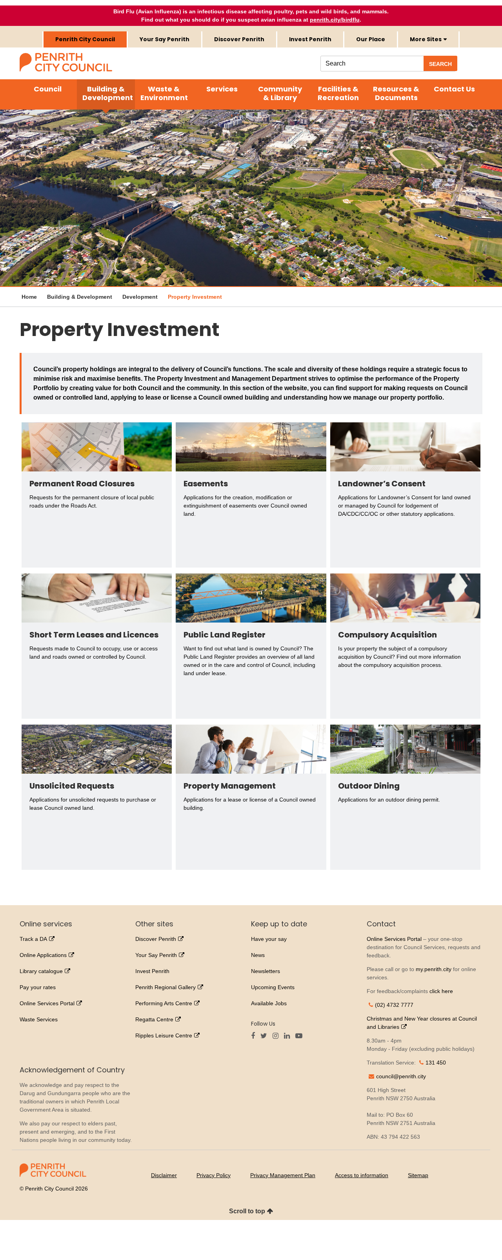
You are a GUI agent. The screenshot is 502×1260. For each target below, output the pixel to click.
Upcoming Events (273, 987)
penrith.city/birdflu (335, 19)
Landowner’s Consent (382, 483)
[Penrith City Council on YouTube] (300, 1036)
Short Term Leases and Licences (93, 634)
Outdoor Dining (369, 785)
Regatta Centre (154, 1019)
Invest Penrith (310, 39)
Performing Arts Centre (163, 1003)
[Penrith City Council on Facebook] (255, 1036)
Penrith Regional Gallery (165, 987)
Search (440, 64)
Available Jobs (269, 1003)
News (258, 955)
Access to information (361, 1175)
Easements (206, 483)
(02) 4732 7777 (394, 1005)
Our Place (370, 39)
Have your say (269, 939)
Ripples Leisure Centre (163, 1035)
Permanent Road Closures (82, 483)
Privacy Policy (213, 1175)
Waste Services (39, 1019)
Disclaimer (164, 1175)
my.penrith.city (433, 969)
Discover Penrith (239, 39)
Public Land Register (225, 634)
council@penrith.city (401, 1076)
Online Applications (43, 955)
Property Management (230, 785)
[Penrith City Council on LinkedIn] (289, 1036)
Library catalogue (41, 971)
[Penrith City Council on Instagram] (277, 1036)
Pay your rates (38, 987)
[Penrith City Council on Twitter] (265, 1036)
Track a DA (33, 939)
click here (441, 991)
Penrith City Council (85, 39)
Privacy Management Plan (282, 1175)
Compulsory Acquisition (387, 634)
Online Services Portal (47, 1003)
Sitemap (418, 1175)
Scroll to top (247, 1211)
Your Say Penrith (164, 39)
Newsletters (265, 971)
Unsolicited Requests (71, 785)
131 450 (436, 1062)
